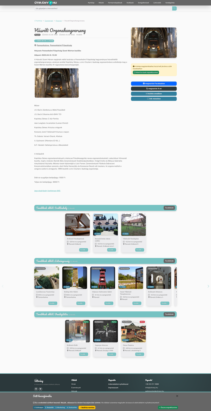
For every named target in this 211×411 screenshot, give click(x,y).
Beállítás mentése (87, 407)
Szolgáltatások (143, 3)
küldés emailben (155, 94)
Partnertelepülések (115, 3)
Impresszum (113, 388)
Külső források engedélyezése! (146, 72)
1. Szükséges (38, 407)
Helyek (74, 391)
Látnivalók (157, 3)
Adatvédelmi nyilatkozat (118, 384)
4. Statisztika (72, 407)
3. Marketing (60, 407)
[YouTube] (40, 389)
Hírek (73, 384)
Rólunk (101, 3)
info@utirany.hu (151, 388)
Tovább (83, 250)
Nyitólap (91, 3)
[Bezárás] (177, 396)
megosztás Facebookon (155, 84)
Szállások (130, 3)
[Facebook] (36, 389)
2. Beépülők (49, 407)
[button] (56, 83)
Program (59, 21)
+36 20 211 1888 (152, 384)
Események (49, 21)
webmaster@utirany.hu (154, 391)
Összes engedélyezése (168, 407)
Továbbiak (169, 208)
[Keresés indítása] (174, 8)
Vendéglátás (170, 3)
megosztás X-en (155, 89)
